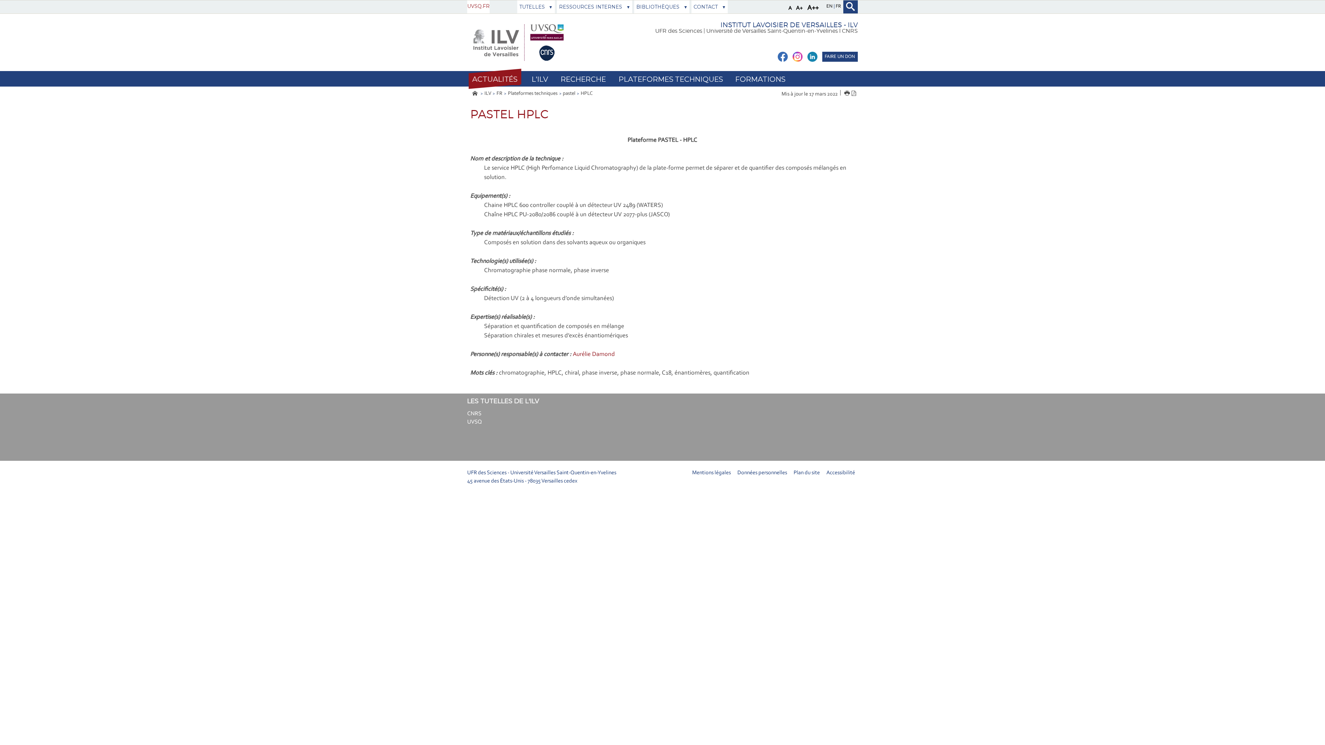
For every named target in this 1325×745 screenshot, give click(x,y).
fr (838, 6)
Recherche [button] (583, 79)
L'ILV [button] (540, 79)
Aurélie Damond (594, 354)
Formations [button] (760, 79)
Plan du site (807, 473)
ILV (487, 93)
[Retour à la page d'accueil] (518, 42)
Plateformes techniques (533, 93)
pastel (569, 93)
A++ (813, 7)
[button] (495, 79)
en (830, 6)
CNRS (474, 414)
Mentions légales (711, 473)
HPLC (587, 93)
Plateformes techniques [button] (671, 79)
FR (499, 93)
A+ (799, 8)
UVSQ (474, 422)
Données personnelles (762, 473)
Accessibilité (840, 473)
